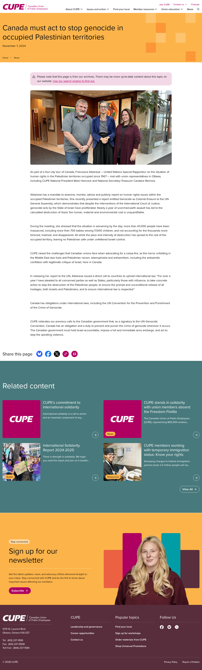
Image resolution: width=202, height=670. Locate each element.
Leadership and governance (86, 627)
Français (195, 4)
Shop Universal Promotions (130, 646)
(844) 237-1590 (21, 647)
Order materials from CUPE (130, 639)
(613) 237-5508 (16, 644)
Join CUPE (164, 4)
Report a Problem (190, 662)
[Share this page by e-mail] (74, 354)
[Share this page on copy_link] (65, 354)
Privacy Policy (170, 662)
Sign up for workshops (128, 633)
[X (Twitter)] (176, 627)
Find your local (121, 9)
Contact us (77, 639)
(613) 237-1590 (15, 640)
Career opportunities (82, 633)
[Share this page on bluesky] (39, 354)
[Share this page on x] (57, 354)
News (190, 9)
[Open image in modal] (101, 127)
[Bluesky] (169, 627)
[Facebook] (162, 627)
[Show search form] (198, 9)
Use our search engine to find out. (74, 81)
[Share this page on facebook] (48, 354)
